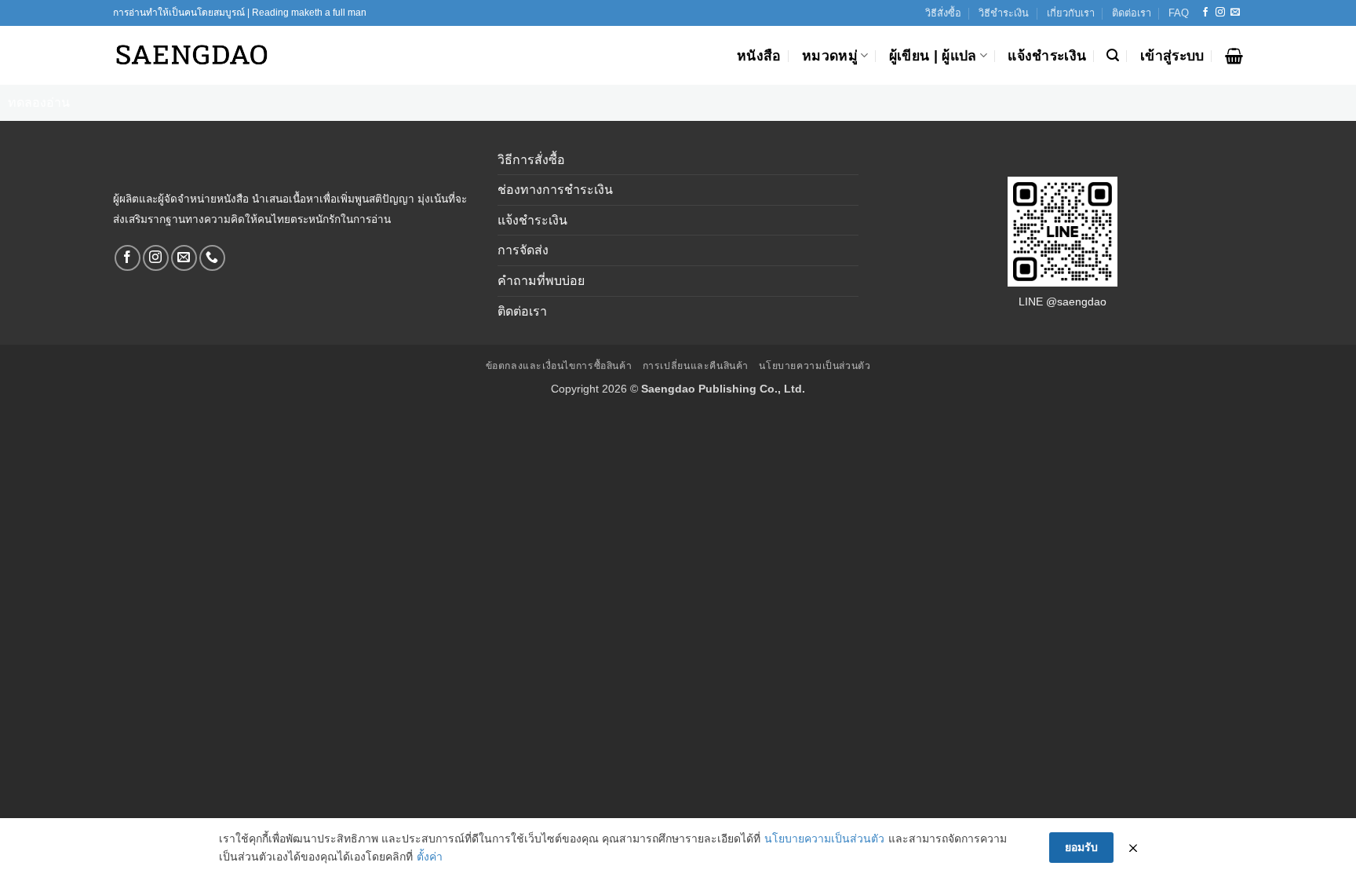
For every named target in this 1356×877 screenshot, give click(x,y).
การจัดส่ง (523, 250)
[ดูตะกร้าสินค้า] (1234, 55)
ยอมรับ (1081, 847)
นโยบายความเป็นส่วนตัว (814, 365)
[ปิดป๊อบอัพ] (1133, 848)
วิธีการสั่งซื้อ (531, 159)
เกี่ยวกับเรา (1071, 13)
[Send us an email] (1235, 12)
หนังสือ (759, 56)
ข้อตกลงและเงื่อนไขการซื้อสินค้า (559, 365)
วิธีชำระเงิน (1004, 13)
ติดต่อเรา (1131, 13)
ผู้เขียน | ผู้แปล (933, 56)
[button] (1112, 55)
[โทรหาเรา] (212, 258)
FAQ (1178, 13)
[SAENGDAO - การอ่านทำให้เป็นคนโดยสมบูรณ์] (191, 55)
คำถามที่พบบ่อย (541, 280)
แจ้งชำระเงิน (1047, 56)
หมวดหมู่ (830, 56)
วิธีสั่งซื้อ (943, 13)
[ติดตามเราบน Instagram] (1220, 12)
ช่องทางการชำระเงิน (555, 189)
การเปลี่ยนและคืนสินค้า (696, 365)
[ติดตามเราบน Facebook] (1205, 12)
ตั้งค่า (430, 856)
